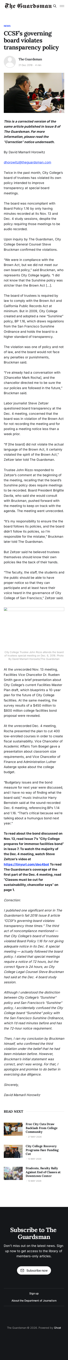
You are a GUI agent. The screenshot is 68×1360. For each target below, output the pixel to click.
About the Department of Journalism (34, 1300)
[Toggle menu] (62, 6)
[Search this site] (55, 6)
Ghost (57, 1327)
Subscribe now (37, 1270)
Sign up (34, 1293)
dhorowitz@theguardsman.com (27, 162)
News (7, 26)
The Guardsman (30, 59)
